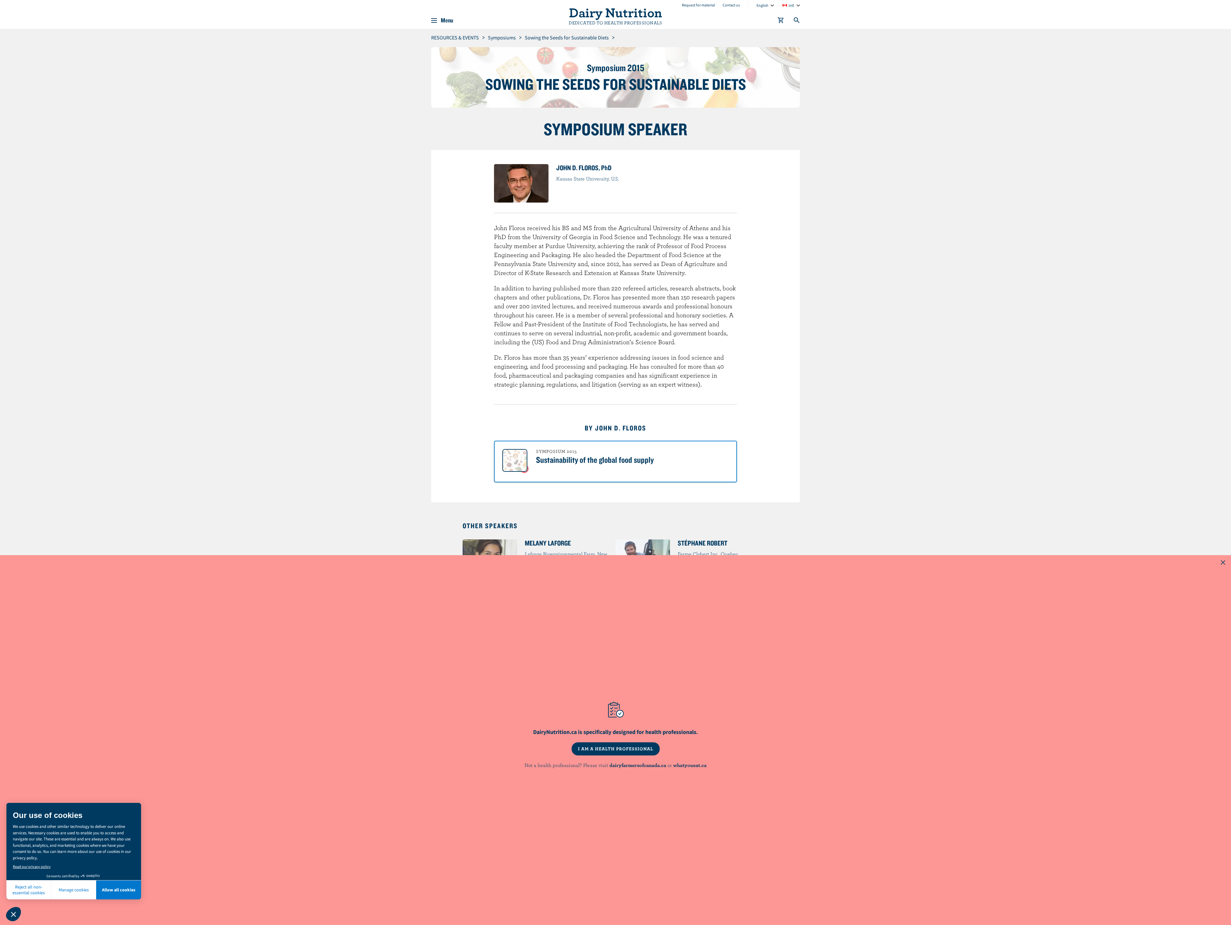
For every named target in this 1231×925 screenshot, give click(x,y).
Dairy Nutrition (615, 12)
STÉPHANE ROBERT (702, 543)
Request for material (698, 5)
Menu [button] (447, 20)
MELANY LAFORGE (548, 543)
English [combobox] (762, 5)
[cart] (781, 21)
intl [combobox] (791, 5)
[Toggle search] (797, 21)
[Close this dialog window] (1223, 563)
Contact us (731, 5)
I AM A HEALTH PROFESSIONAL (615, 748)
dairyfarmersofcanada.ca (637, 765)
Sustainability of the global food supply (595, 459)
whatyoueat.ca (690, 765)
